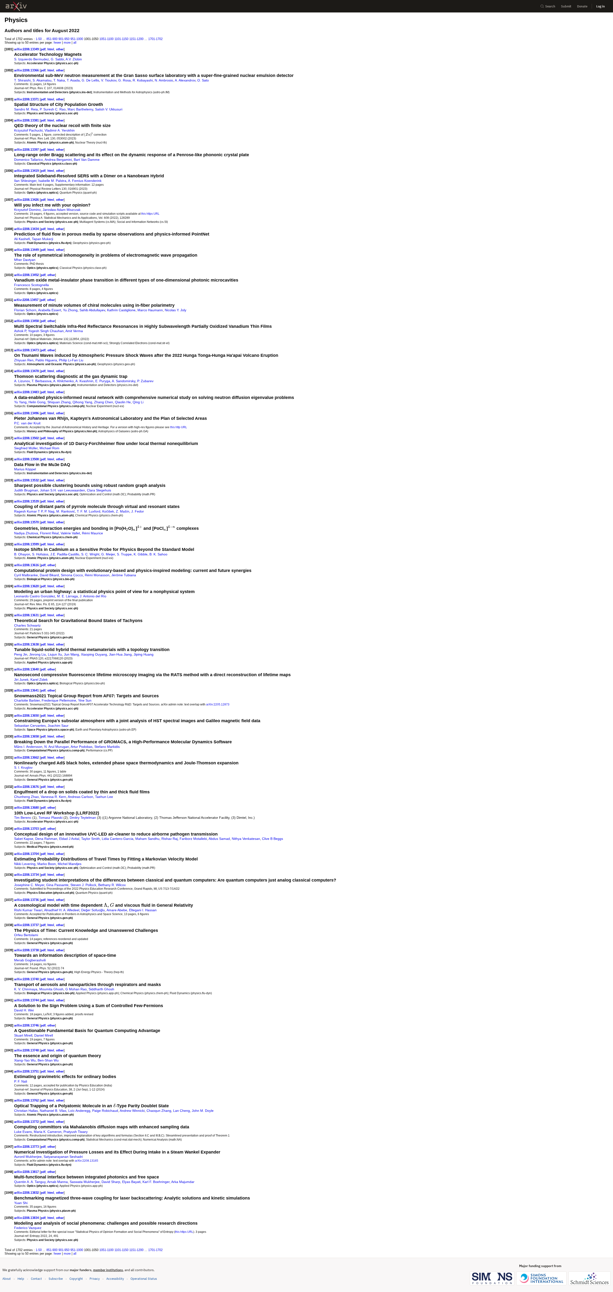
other (60, 49)
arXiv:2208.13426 (27, 200)
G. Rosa (124, 80)
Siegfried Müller (26, 448)
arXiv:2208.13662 (27, 757)
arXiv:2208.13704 (27, 854)
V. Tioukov (108, 80)
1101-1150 (121, 39)
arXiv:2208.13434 (27, 229)
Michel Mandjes (69, 864)
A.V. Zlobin (74, 59)
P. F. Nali (20, 1081)
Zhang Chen (103, 402)
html (50, 49)
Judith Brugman (26, 490)
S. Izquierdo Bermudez (31, 59)
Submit (566, 6)
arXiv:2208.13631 (27, 615)
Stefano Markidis (107, 747)
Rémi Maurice (92, 533)
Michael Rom (49, 448)
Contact (36, 1279)
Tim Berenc (22, 817)
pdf (43, 49)
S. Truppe (124, 554)
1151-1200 (136, 39)
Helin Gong (36, 402)
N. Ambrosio (164, 80)
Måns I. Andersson (28, 747)
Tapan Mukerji (42, 239)
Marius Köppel (25, 469)
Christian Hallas (26, 1111)
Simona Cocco (72, 575)
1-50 (39, 39)
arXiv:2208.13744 (27, 1000)
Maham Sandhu (147, 839)
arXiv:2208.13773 (27, 1146)
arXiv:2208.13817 (27, 1172)
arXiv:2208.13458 (27, 321)
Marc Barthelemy (80, 109)
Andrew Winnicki (132, 1111)
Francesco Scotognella (31, 285)
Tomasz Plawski (50, 817)
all (74, 42)
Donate (582, 6)
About (6, 1279)
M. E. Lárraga (67, 596)
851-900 (51, 39)
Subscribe (56, 1279)
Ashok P (20, 331)
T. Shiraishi (22, 80)
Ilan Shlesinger (25, 181)
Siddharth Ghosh (101, 989)
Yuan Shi (21, 1203)
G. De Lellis (90, 80)
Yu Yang (20, 402)
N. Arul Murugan (56, 747)
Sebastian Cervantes (30, 725)
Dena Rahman (46, 839)
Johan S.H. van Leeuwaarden (62, 490)
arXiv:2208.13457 (27, 300)
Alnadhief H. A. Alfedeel (61, 910)
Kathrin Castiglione (121, 310)
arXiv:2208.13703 (27, 829)
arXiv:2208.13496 (27, 413)
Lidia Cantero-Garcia (117, 839)
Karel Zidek (39, 679)
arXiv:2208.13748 (27, 1050)
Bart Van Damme (87, 160)
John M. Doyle (203, 1111)
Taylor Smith (90, 839)
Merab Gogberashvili (30, 960)
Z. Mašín (122, 511)
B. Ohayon (22, 554)
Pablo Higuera (46, 360)
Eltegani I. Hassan (143, 910)
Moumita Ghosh (51, 989)
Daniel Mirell (43, 1035)
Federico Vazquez (27, 1228)
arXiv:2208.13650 (27, 715)
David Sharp (111, 1182)
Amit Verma (74, 331)
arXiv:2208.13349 (27, 49)
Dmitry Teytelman (83, 817)
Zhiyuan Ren (24, 360)
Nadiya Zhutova (26, 533)
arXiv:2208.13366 (27, 70)
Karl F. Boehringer (156, 1182)
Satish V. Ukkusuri (108, 109)
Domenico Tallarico (28, 160)
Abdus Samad (219, 839)
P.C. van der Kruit (27, 423)
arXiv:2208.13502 (27, 438)
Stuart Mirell (23, 1035)
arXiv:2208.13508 (27, 459)
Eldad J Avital (69, 839)
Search (550, 6)
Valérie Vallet (70, 533)
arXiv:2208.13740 (27, 979)
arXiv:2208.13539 (27, 501)
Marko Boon (46, 864)
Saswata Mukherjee (85, 1182)
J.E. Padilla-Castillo (64, 554)
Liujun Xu (55, 654)
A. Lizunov (22, 381)
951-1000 (76, 39)
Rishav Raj (169, 839)
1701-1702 (155, 39)
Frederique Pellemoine (59, 700)
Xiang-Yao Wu (25, 1060)
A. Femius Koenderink (85, 181)
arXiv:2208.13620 (27, 586)
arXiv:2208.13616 (27, 565)
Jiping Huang (143, 654)
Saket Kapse (23, 839)
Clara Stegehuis (99, 490)
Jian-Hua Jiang (120, 654)
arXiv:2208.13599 (27, 544)
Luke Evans (23, 1132)
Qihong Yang (82, 402)
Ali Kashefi (22, 239)
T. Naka (59, 80)
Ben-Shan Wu (48, 1060)
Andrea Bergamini (58, 160)
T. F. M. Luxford (88, 511)
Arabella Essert (49, 310)
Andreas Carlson (80, 797)
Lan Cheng (181, 1111)
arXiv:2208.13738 (27, 950)
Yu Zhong (70, 310)
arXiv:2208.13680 (27, 807)
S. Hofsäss (40, 554)
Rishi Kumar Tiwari (28, 910)
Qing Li (138, 402)
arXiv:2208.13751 (27, 1071)
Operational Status (144, 1278)
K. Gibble (141, 554)
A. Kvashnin (84, 381)
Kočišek (108, 511)
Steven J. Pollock (83, 885)
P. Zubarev (145, 381)
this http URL (178, 427)
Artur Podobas (81, 747)
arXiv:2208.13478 (27, 371)
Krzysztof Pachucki (28, 130)
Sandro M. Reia (26, 109)
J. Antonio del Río (93, 596)
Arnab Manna (57, 1182)
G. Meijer (108, 554)
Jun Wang (71, 654)
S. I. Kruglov (23, 767)
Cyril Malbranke (26, 575)
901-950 (63, 39)
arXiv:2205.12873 (217, 704)
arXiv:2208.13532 (27, 480)
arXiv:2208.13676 (27, 787)
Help (20, 1279)
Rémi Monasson (97, 575)
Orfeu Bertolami (26, 935)
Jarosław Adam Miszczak (61, 210)
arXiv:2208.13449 (27, 250)
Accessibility (115, 1279)
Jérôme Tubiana (123, 575)
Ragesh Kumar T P (28, 511)
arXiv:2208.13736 (27, 900)
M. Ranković (65, 511)
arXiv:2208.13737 (27, 925)
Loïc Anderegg (79, 1111)
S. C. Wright (90, 554)
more (67, 42)
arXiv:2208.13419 (27, 171)
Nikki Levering (24, 864)
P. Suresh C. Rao (53, 109)
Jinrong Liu (37, 654)
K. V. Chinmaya (25, 989)
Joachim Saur (58, 725)
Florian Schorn (25, 310)
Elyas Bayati (131, 1182)
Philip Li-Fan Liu (71, 360)
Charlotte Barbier (27, 700)
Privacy (95, 1279)
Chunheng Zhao (26, 797)
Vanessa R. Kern (53, 797)
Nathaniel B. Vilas (53, 1111)
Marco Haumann (150, 310)
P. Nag (49, 511)
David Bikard (49, 575)
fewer (57, 42)
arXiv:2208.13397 (27, 149)
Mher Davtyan (24, 260)
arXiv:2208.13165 (86, 1160)
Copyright (76, 1279)
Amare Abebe (117, 910)
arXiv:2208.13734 (27, 875)
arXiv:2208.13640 (27, 669)
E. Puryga (102, 381)
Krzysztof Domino (27, 210)
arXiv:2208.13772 (27, 1122)
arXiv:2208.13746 (27, 1025)
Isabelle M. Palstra (52, 181)
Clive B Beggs (272, 839)
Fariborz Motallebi (193, 839)
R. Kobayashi (143, 80)
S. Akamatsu (42, 80)
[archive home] (16, 6)
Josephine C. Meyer (29, 885)
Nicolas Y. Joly (175, 310)
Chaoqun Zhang (159, 1111)
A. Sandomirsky (123, 381)
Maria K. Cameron (48, 1132)
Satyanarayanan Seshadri (63, 1157)
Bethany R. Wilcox (112, 885)
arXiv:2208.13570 (27, 522)
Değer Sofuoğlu (93, 910)
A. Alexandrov (185, 80)
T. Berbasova (41, 381)
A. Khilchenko (63, 381)
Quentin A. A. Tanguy (29, 1182)
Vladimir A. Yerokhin (60, 130)
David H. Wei (24, 1010)
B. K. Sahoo (158, 554)
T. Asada (73, 80)
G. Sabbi (57, 59)
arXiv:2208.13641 (27, 690)
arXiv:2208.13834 (27, 1218)
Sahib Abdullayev (92, 310)
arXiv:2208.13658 (27, 736)
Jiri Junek (21, 679)
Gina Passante (57, 885)
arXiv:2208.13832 (27, 1192)
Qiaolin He (123, 402)
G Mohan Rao (76, 989)
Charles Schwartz (27, 625)
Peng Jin (20, 654)
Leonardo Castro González (34, 596)
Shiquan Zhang (59, 402)
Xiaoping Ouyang (94, 654)
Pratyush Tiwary (75, 1132)
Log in (600, 6)
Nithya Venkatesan (246, 839)
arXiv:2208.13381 (27, 120)
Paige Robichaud (105, 1111)
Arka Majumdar (182, 1182)
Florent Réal (49, 533)
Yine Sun (84, 700)
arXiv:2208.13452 (27, 275)
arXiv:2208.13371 (27, 99)
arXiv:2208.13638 (27, 644)
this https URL (150, 213)
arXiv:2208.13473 (27, 350)
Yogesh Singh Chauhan (46, 331)
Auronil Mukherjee (28, 1157)
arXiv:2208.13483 (27, 392)
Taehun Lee (104, 797)
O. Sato (203, 80)
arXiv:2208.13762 (27, 1100)
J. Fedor (137, 511)
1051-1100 (106, 39)
